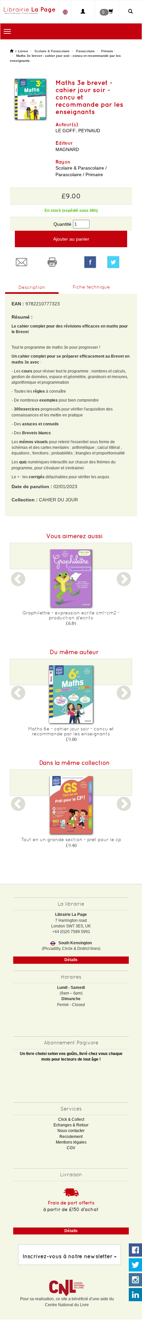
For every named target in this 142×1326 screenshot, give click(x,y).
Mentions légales (71, 1142)
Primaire (107, 51)
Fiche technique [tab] (91, 287)
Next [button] (124, 583)
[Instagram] (135, 1280)
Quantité (62, 224)
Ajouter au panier (71, 239)
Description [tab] (31, 287)
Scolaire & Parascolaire (52, 51)
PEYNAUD (89, 130)
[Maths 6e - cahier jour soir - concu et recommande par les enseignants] (71, 694)
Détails (71, 959)
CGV (71, 1148)
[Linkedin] (135, 1295)
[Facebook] (90, 262)
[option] (71, 590)
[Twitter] (117, 262)
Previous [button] (18, 583)
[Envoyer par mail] (25, 262)
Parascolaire (85, 51)
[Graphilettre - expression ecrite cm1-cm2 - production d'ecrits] (71, 578)
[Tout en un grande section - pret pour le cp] (71, 805)
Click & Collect (71, 1119)
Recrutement (71, 1136)
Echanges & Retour (71, 1125)
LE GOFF (65, 130)
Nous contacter (71, 1130)
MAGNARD (67, 149)
